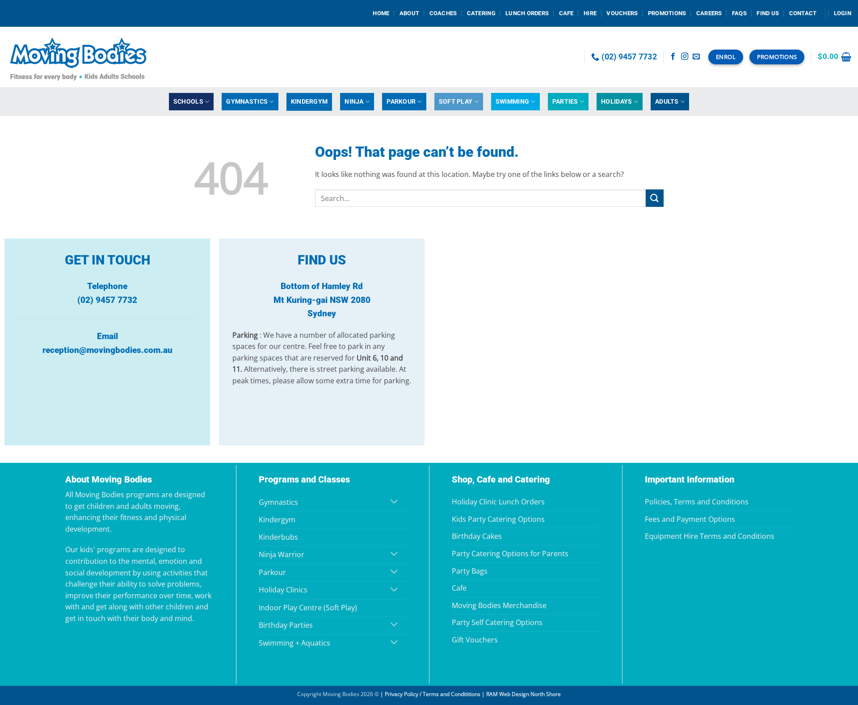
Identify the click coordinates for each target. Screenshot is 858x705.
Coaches (443, 13)
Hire (590, 13)
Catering (481, 13)
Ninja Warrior (281, 554)
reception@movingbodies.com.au (107, 350)
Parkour (401, 101)
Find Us (768, 13)
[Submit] (655, 198)
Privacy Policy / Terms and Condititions (432, 694)
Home (381, 13)
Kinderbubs (278, 537)
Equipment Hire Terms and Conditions (709, 536)
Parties (565, 101)
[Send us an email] (696, 57)
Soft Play (456, 101)
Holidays (616, 101)
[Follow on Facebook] (673, 57)
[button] (842, 13)
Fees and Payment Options (690, 519)
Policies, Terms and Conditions (697, 502)
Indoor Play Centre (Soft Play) (308, 608)
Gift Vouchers (475, 640)
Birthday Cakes (477, 536)
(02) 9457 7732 (107, 300)
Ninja (354, 101)
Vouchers (622, 13)
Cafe (566, 13)
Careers (709, 13)
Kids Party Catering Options (498, 519)
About (409, 13)
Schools (188, 101)
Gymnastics (247, 101)
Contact (803, 13)
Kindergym (309, 101)
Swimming (512, 101)
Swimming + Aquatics (294, 643)
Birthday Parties (286, 625)
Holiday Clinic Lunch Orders (498, 502)
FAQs (739, 13)
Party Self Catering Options (497, 622)
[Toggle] (394, 502)
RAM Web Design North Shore (523, 694)
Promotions (667, 13)
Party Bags (470, 571)
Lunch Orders (527, 13)
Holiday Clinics (283, 590)
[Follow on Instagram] (684, 57)
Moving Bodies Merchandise (499, 605)
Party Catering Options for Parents (510, 553)
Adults (667, 101)
